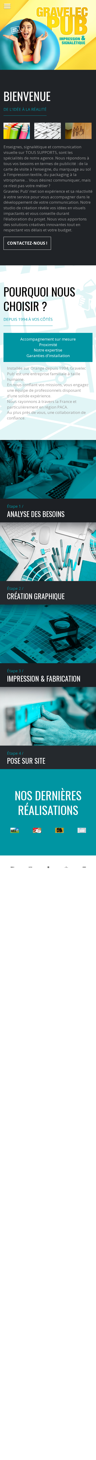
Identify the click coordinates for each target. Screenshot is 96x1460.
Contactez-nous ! (27, 243)
